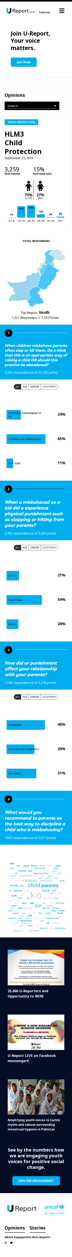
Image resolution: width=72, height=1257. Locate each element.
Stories (38, 1227)
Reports (44, 1237)
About (9, 1237)
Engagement (22, 1237)
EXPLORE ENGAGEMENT (36, 1181)
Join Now (24, 62)
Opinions (15, 1227)
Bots (35, 1237)
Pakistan (44, 12)
